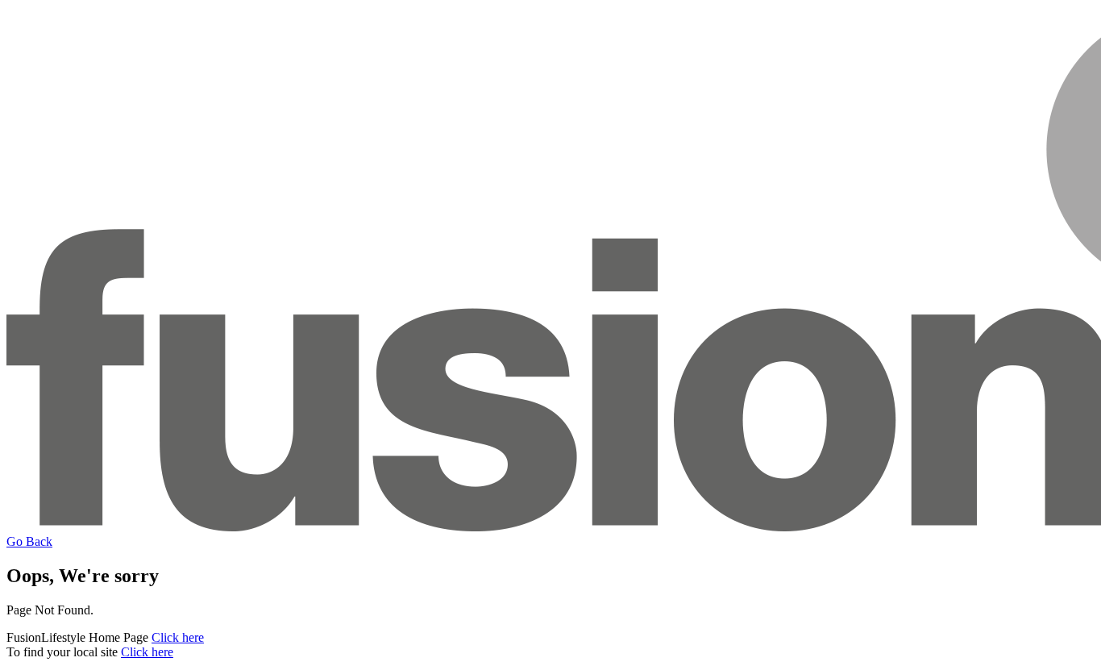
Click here (178, 637)
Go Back (29, 541)
